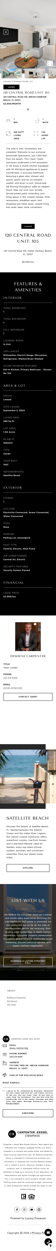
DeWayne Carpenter (16, 998)
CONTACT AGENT (28, 697)
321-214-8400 (10, 678)
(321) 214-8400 (16, 1057)
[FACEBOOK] (17, 1209)
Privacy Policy (12, 1103)
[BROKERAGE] (39, 1209)
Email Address (11, 1082)
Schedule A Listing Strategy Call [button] (28, 962)
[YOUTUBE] (31, 1209)
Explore (28, 868)
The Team (11, 1005)
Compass (30, 1148)
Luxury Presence (35, 1218)
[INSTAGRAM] (24, 1209)
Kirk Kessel (12, 1001)
